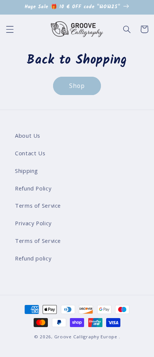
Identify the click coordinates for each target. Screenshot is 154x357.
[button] (9, 29)
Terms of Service (38, 205)
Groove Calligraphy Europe (85, 336)
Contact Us (30, 153)
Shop (77, 86)
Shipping (26, 170)
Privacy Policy (33, 223)
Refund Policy (33, 188)
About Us (27, 135)
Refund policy (33, 258)
